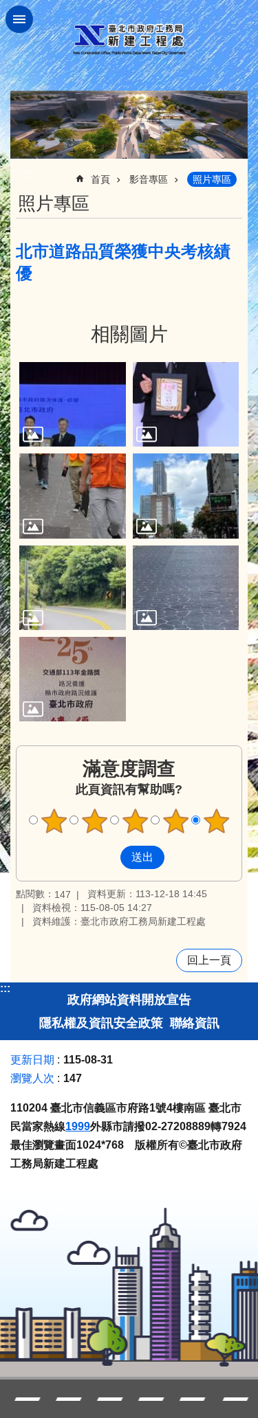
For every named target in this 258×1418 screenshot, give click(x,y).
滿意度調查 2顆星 (94, 821)
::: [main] (24, 173)
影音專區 (148, 179)
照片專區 (212, 179)
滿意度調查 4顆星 (175, 821)
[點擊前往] (72, 404)
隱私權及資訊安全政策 (101, 1023)
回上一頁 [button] (209, 960)
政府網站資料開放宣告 (129, 999)
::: (5, 988)
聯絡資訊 (194, 1023)
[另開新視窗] (129, 125)
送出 (107, 857)
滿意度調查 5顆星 (216, 821)
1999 (77, 1126)
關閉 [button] (19, 19)
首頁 (100, 179)
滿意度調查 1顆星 (54, 821)
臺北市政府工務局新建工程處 (129, 39)
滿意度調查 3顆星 (135, 821)
